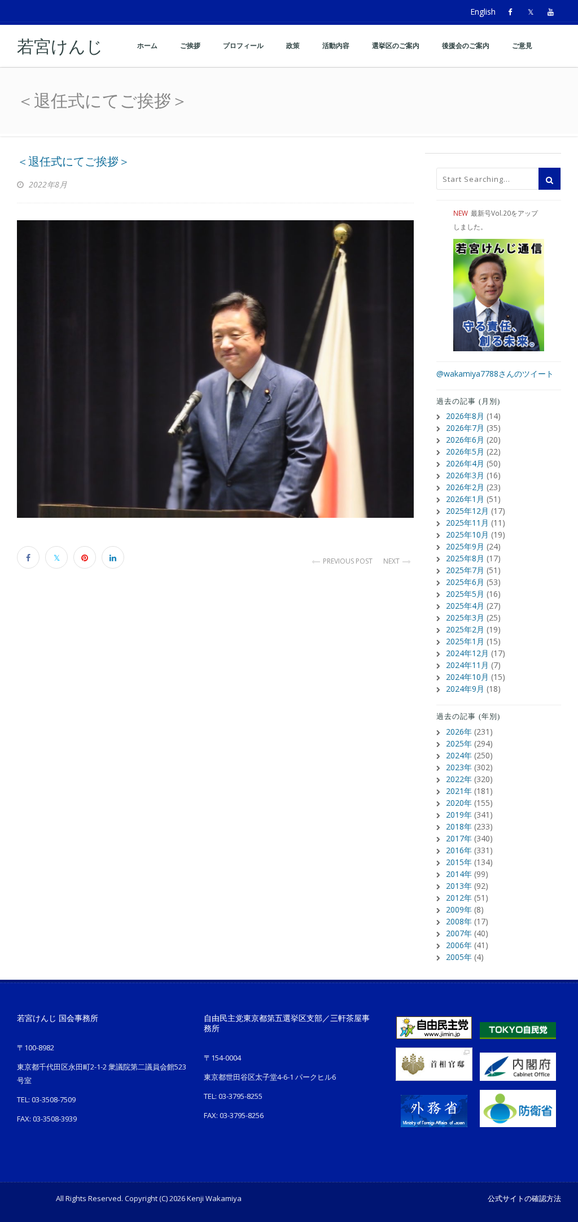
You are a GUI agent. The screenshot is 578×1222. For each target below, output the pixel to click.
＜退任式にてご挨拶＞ (73, 161)
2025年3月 (465, 617)
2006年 (459, 945)
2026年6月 (465, 439)
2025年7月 (465, 570)
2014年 (459, 874)
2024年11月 (467, 665)
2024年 (459, 755)
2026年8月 (465, 416)
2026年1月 (465, 499)
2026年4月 (465, 463)
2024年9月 (465, 688)
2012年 (459, 897)
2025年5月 (465, 593)
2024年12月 (467, 653)
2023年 (459, 767)
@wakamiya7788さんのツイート (495, 373)
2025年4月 (465, 605)
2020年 (459, 802)
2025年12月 (467, 510)
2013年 (459, 885)
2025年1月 (465, 641)
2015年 (459, 862)
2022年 (459, 779)
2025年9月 (465, 546)
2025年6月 (465, 582)
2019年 (459, 814)
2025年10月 (467, 534)
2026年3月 (465, 475)
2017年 (459, 838)
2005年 (459, 957)
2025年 (459, 743)
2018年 (459, 826)
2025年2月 (465, 629)
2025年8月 (465, 558)
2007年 (459, 933)
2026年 (459, 731)
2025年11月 (467, 522)
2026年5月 (465, 451)
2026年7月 (465, 427)
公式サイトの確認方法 (524, 1198)
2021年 (459, 790)
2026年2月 (465, 487)
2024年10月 (467, 676)
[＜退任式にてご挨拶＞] (215, 369)
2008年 (459, 921)
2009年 (459, 909)
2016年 (459, 850)
